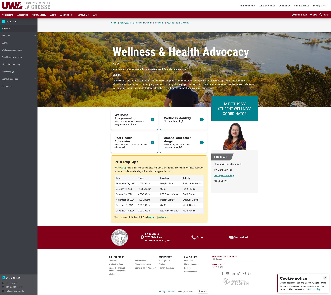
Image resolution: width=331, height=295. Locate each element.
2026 (191, 291)
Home (115, 23)
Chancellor (113, 260)
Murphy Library (39, 14)
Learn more (7, 86)
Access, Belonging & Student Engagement (136, 23)
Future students (247, 5)
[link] (134, 119)
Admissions (7, 14)
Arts (95, 14)
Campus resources (10, 80)
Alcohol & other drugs (11, 65)
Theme (202, 291)
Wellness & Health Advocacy (178, 23)
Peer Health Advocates (12, 57)
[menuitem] (7, 14)
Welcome (6, 28)
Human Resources (166, 268)
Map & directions (191, 264)
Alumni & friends (301, 5)
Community (284, 5)
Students (162, 264)
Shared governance (143, 264)
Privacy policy (314, 289)
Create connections (192, 272)
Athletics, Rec (67, 14)
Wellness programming (12, 50)
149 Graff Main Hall (14, 287)
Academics (22, 14)
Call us (199, 237)
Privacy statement (166, 291)
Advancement (140, 260)
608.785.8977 (11, 283)
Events (53, 14)
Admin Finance (115, 274)
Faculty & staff (320, 5)
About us (6, 36)
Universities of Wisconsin (145, 268)
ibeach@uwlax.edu (223, 175)
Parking (187, 268)
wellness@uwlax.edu (15, 291)
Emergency (188, 260)
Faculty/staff (164, 260)
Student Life (159, 23)
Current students (267, 5)
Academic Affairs (116, 264)
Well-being (6, 71)
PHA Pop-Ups (121, 167)
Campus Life (83, 14)
